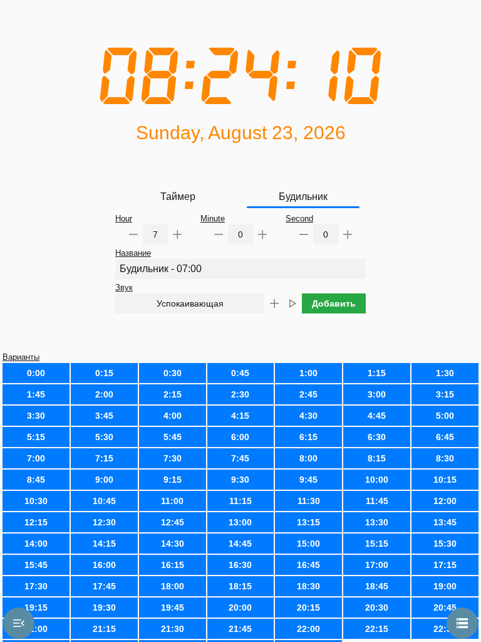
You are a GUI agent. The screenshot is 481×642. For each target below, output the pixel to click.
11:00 (172, 501)
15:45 (36, 565)
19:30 (104, 608)
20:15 (308, 608)
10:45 (104, 501)
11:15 (240, 501)
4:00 (172, 416)
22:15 (376, 629)
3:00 (377, 394)
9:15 (172, 480)
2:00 (104, 394)
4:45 (377, 416)
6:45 (445, 437)
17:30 (36, 586)
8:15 (377, 458)
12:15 (36, 522)
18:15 (240, 586)
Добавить (334, 303)
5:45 (172, 437)
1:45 (36, 394)
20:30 (376, 608)
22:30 (445, 629)
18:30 (308, 586)
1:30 (445, 373)
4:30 (308, 416)
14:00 (36, 544)
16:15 (172, 565)
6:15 (308, 437)
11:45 (377, 501)
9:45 (308, 480)
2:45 (308, 394)
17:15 (445, 565)
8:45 (36, 480)
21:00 (36, 629)
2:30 (240, 394)
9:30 (240, 480)
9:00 (104, 480)
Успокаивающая (190, 303)
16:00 (104, 565)
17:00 (376, 565)
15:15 (376, 544)
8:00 (308, 458)
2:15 (172, 394)
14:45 (240, 544)
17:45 (104, 586)
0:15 (104, 373)
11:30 (308, 501)
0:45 (240, 373)
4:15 (240, 416)
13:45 (445, 522)
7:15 (104, 458)
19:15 (36, 608)
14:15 (104, 544)
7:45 (240, 458)
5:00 (445, 416)
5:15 (36, 437)
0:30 (172, 373)
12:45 (172, 522)
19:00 (445, 586)
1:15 (377, 373)
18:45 (376, 586)
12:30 (104, 522)
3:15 (445, 394)
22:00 (308, 629)
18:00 (172, 586)
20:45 (445, 608)
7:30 (172, 458)
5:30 (104, 437)
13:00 (240, 522)
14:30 (172, 544)
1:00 (308, 373)
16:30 (240, 565)
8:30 (445, 458)
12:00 (445, 501)
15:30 (445, 544)
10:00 (376, 480)
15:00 (308, 544)
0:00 (36, 373)
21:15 (104, 629)
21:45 (240, 629)
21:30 (172, 629)
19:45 (172, 608)
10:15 (445, 480)
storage (462, 623)
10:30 (36, 501)
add (177, 234)
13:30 (376, 522)
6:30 (377, 437)
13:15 (308, 522)
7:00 (36, 458)
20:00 (240, 608)
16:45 (308, 565)
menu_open (18, 623)
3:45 (104, 416)
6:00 (240, 437)
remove (133, 234)
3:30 (36, 416)
